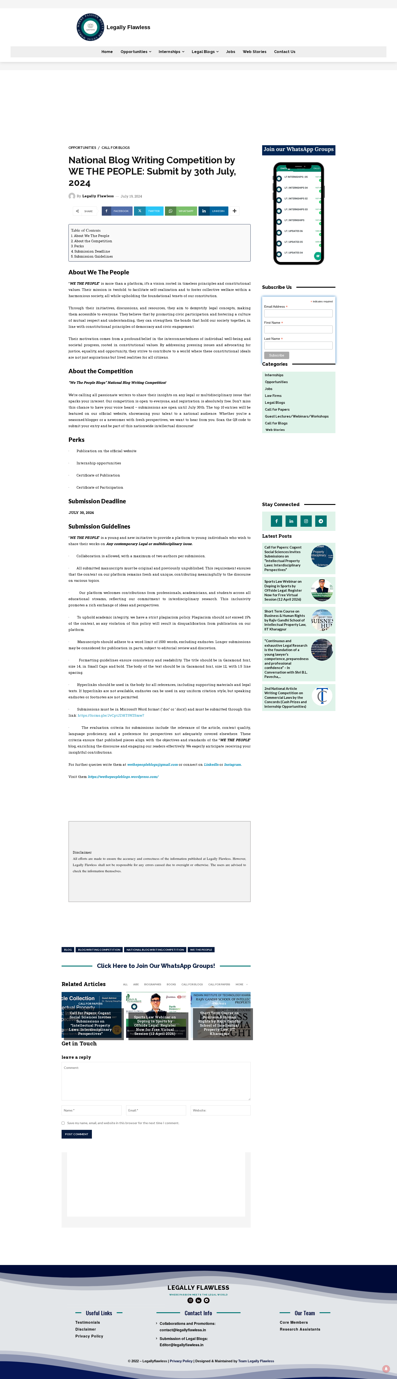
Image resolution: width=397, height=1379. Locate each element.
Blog (68, 949)
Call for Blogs (116, 147)
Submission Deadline (92, 251)
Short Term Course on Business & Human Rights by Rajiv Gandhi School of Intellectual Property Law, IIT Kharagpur (219, 1023)
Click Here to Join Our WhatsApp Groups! (156, 966)
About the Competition (93, 241)
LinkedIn (211, 764)
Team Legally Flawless (256, 1361)
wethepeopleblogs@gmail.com (152, 764)
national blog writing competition (155, 949)
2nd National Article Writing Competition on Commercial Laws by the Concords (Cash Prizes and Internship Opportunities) (285, 697)
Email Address (276, 306)
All (125, 984)
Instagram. (233, 764)
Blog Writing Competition (99, 949)
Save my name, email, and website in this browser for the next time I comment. (123, 1123)
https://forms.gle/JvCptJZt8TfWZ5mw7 (111, 715)
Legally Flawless (98, 196)
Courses (219, 1003)
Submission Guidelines (93, 256)
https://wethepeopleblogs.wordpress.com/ (123, 776)
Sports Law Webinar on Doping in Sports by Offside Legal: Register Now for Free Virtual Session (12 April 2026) (155, 1025)
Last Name (273, 339)
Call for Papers (219, 984)
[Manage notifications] (386, 1369)
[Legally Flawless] (72, 196)
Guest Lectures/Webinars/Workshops (158, 1009)
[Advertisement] (198, 104)
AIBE (136, 984)
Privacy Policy (181, 1361)
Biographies (152, 984)
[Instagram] (306, 521)
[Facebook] (276, 521)
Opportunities (82, 147)
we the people (201, 949)
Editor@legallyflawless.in (182, 1344)
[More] (234, 211)
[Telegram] (320, 521)
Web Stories (273, 430)
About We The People (91, 236)
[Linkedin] (291, 521)
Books (171, 984)
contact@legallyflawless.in (183, 1329)
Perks (79, 246)
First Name (273, 322)
